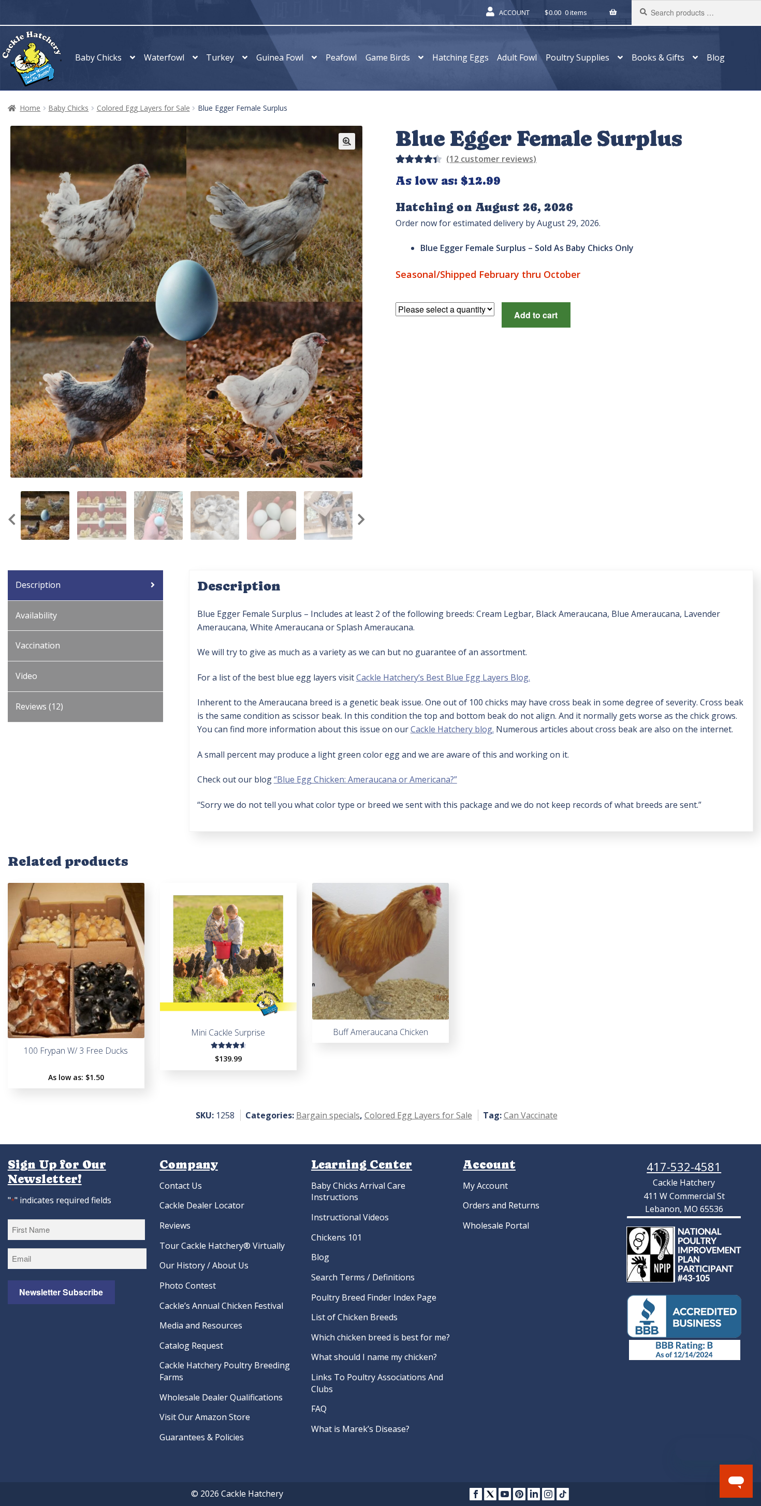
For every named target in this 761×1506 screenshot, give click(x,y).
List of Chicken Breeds (354, 1317)
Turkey (220, 57)
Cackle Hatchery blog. (452, 729)
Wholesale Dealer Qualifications (221, 1397)
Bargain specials (328, 1115)
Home (30, 108)
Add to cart (536, 315)
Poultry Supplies (577, 57)
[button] (347, 141)
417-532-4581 (684, 1166)
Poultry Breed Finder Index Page (373, 1297)
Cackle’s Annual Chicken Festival (221, 1305)
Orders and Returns (501, 1205)
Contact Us (180, 1185)
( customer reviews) (491, 159)
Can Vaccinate (531, 1115)
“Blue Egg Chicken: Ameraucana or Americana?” (365, 779)
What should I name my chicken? (374, 1357)
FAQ (319, 1408)
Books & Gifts (658, 57)
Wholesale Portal (496, 1225)
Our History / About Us (203, 1265)
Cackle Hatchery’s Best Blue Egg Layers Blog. (443, 677)
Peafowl (341, 57)
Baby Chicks (98, 57)
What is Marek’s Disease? (360, 1429)
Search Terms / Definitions (363, 1277)
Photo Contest (187, 1285)
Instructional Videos (350, 1217)
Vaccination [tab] (38, 645)
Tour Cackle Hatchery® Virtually (222, 1245)
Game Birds (387, 57)
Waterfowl (164, 57)
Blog (716, 57)
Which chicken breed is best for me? (380, 1337)
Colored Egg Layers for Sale (143, 108)
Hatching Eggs (460, 57)
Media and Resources (200, 1325)
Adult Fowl (517, 57)
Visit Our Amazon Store (204, 1417)
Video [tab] (26, 676)
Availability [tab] (36, 615)
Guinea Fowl (279, 57)
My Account (485, 1185)
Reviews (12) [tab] (39, 706)
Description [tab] (38, 584)
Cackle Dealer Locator (201, 1205)
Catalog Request (191, 1345)
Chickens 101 (336, 1237)
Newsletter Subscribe (61, 1292)
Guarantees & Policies (201, 1437)
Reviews (175, 1225)
